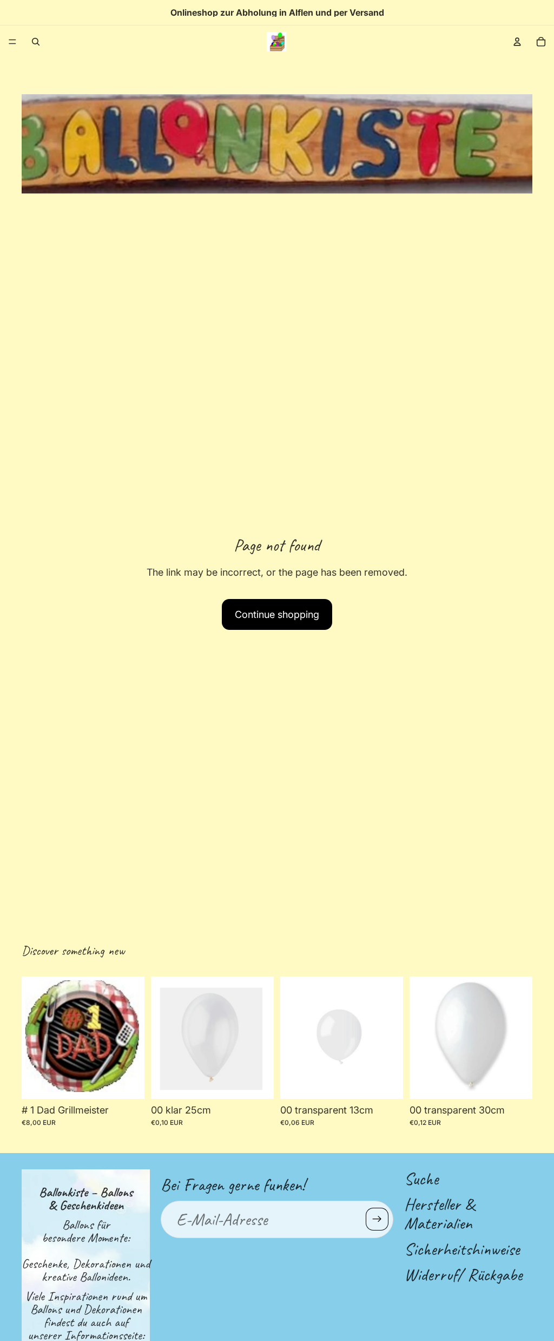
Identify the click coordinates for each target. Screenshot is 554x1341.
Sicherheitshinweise (461, 1249)
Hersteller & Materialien (439, 1213)
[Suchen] (36, 42)
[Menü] (12, 41)
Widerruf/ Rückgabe (463, 1274)
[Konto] (517, 42)
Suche (421, 1179)
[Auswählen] (127, 1082)
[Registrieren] (377, 1219)
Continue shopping (277, 614)
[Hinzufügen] (257, 1082)
